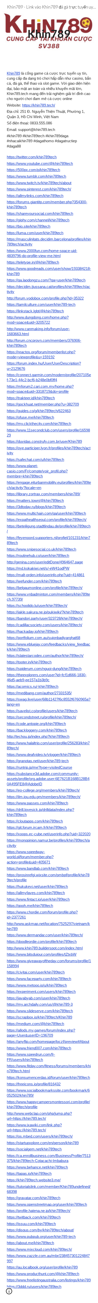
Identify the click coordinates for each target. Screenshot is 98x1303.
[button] (9, 1293)
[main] (49, 31)
